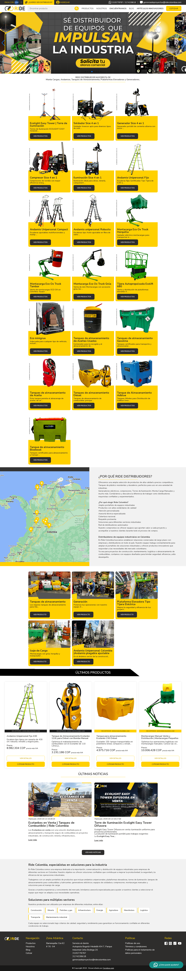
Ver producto (39, 614)
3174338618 (130, 2)
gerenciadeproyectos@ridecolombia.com (162, 2)
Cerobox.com (108, 968)
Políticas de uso (132, 943)
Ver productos (40, 136)
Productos (31, 943)
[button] (3, 43)
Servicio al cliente (80, 943)
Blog (131, 8)
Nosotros (101, 8)
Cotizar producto (25, 764)
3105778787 (117, 2)
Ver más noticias (93, 852)
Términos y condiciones (136, 946)
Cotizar (29, 953)
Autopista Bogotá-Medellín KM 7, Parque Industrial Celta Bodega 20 (92, 948)
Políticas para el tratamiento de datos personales (140, 951)
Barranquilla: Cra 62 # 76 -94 (55, 945)
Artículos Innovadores (150, 8)
